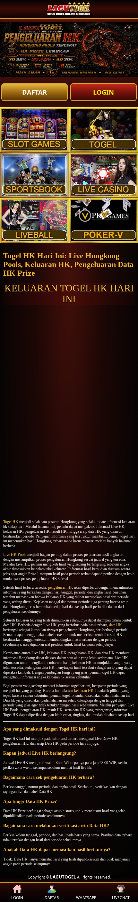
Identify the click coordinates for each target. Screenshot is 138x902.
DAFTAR (34, 92)
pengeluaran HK (60, 587)
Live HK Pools (14, 554)
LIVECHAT (121, 897)
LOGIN (103, 92)
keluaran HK (84, 690)
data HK (115, 625)
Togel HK (10, 522)
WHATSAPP (86, 897)
